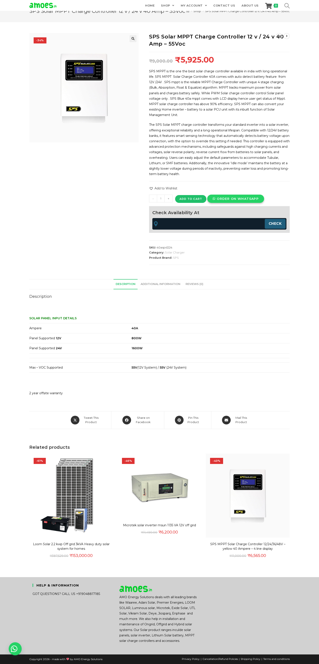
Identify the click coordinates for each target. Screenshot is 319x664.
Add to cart (190, 198)
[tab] (125, 284)
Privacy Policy (191, 659)
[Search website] (287, 5)
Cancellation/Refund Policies (220, 659)
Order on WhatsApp (238, 199)
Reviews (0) (194, 284)
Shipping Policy (250, 659)
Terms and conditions (276, 659)
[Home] (187, 11)
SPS (176, 257)
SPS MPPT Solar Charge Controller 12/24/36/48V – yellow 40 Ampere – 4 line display (247, 546)
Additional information (160, 284)
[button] (133, 38)
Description (125, 284)
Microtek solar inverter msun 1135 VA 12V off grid (159, 525)
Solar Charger (175, 252)
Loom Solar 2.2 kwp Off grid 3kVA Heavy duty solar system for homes (71, 546)
